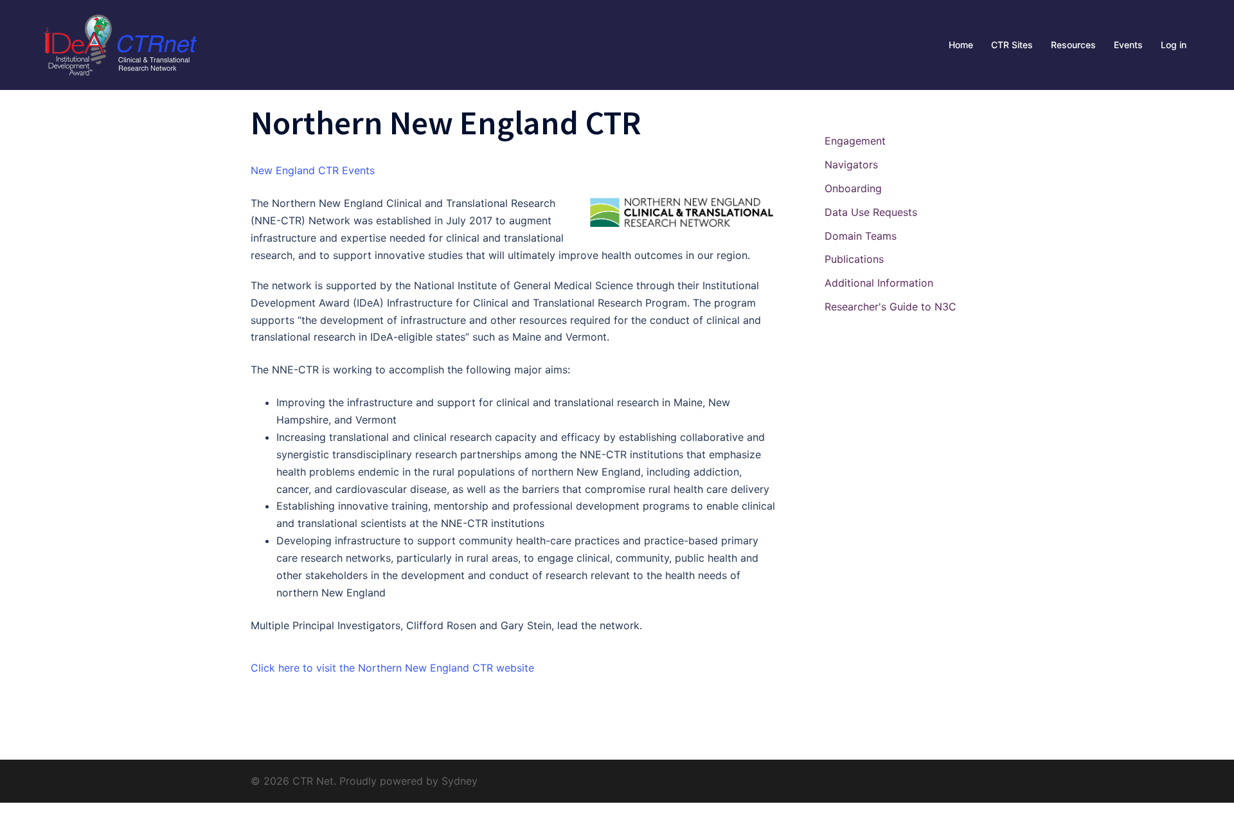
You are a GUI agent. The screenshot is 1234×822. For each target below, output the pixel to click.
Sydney (460, 780)
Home (961, 44)
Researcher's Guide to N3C (890, 306)
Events (1128, 44)
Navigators (851, 164)
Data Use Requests (871, 212)
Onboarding (853, 188)
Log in (1173, 44)
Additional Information (879, 282)
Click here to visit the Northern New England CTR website (392, 667)
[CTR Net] (119, 43)
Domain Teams (861, 235)
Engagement (855, 140)
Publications (854, 259)
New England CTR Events (313, 170)
